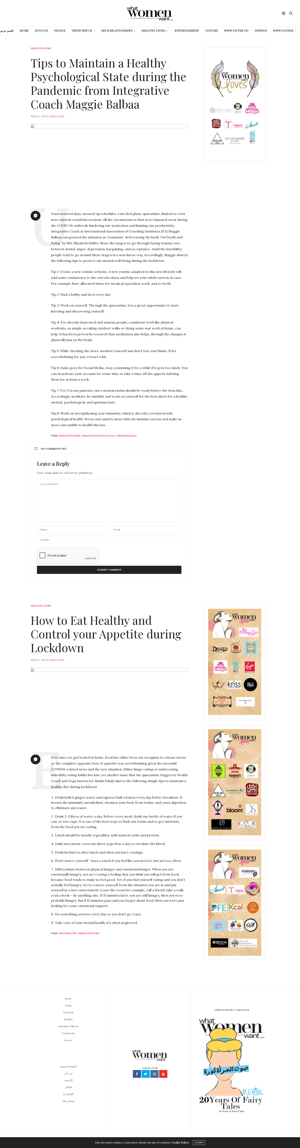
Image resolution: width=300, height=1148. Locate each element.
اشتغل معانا (68, 1100)
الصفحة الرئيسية (68, 1066)
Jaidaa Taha (57, 116)
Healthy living (41, 48)
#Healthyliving (69, 435)
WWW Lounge (283, 30)
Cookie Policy (180, 1142)
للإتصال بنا (68, 1094)
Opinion (260, 30)
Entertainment (187, 30)
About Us (68, 1012)
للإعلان (68, 1087)
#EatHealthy (68, 933)
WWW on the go (236, 30)
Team (68, 1005)
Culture (211, 30)
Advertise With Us (68, 1026)
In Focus (41, 30)
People (60, 30)
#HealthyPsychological (98, 435)
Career (68, 1040)
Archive (68, 1019)
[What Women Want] (150, 13)
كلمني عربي (6, 30)
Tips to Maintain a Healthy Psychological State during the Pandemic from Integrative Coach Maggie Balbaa (108, 83)
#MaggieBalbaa (126, 435)
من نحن (68, 1073)
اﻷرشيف (68, 1080)
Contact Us (68, 1033)
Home (24, 30)
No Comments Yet (54, 448)
